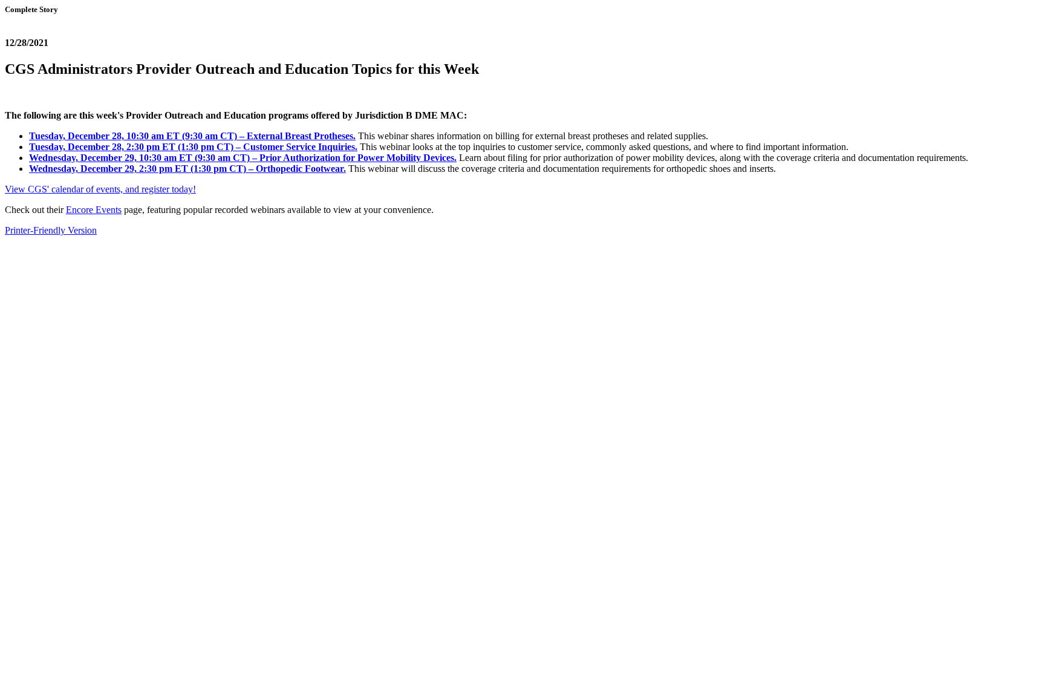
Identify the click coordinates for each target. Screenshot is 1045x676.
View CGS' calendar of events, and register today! (100, 189)
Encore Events (94, 210)
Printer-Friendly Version (51, 230)
